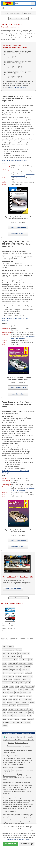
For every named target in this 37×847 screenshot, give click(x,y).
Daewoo (16, 673)
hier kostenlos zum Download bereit (22, 175)
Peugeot (23, 702)
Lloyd (26, 689)
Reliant (5, 709)
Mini (15, 696)
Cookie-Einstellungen (21, 743)
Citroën (5, 673)
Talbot (4, 719)
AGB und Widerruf (13, 740)
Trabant (16, 719)
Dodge (5, 679)
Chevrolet (5, 670)
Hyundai (5, 686)
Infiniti (12, 686)
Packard (9, 702)
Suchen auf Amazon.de (13, 588)
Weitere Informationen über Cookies (18, 839)
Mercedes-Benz (26, 693)
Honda (28, 683)
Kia (33, 686)
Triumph (23, 719)
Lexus (15, 689)
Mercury (5, 696)
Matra (11, 693)
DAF (22, 673)
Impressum (26, 746)
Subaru (16, 716)
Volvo (13, 722)
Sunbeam (23, 716)
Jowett (28, 686)
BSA (17, 666)
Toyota (10, 719)
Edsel (10, 679)
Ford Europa (6, 683)
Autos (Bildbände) (8, 647)
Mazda (17, 693)
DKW (31, 676)
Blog (24, 737)
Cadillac (27, 666)
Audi (30, 660)
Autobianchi (22, 663)
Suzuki (29, 716)
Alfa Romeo (11, 656)
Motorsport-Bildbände (9, 653)
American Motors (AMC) (10, 660)
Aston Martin (23, 660)
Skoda (4, 716)
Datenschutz (24, 740)
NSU (20, 699)
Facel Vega (16, 679)
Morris (5, 699)
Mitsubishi (21, 696)
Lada (4, 689)
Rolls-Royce (23, 709)
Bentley (30, 663)
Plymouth (31, 702)
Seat (26, 712)
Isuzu (17, 686)
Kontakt (30, 737)
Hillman (22, 683)
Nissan (15, 699)
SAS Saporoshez (12, 712)
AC (29, 653)
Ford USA (15, 683)
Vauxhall (30, 719)
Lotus (31, 689)
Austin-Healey (12, 663)
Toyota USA (18, 18)
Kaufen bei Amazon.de (18, 227)
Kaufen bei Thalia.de (18, 234)
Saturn (21, 712)
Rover (30, 709)
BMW (4, 666)
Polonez (5, 706)
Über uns (19, 737)
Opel (4, 702)
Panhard (16, 702)
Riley (16, 709)
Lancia (9, 689)
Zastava (5, 725)
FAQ (4, 740)
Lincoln (20, 689)
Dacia (10, 673)
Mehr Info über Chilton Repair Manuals (14, 160)
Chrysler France (15, 670)
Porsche (26, 706)
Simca (31, 712)
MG (11, 696)
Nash (10, 699)
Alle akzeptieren (10, 844)
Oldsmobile (27, 699)
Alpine (19, 656)
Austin (4, 663)
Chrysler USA (26, 670)
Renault (11, 709)
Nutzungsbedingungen (14, 746)
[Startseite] (3, 8)
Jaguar (22, 686)
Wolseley (27, 722)
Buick (21, 666)
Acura (4, 656)
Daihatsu (28, 673)
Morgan (28, 696)
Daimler (5, 676)
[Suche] (33, 3)
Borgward (11, 666)
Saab (4, 712)
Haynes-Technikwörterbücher (12, 775)
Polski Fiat (12, 706)
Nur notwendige (27, 844)
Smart (10, 716)
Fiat (29, 679)
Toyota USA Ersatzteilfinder (17, 87)
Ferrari (24, 679)
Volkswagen (6, 722)
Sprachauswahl (10, 737)
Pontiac (19, 706)
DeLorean (18, 676)
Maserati (5, 693)
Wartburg (20, 722)
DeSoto (25, 676)
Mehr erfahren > (28, 13)
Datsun (11, 676)
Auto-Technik (22, 653)
